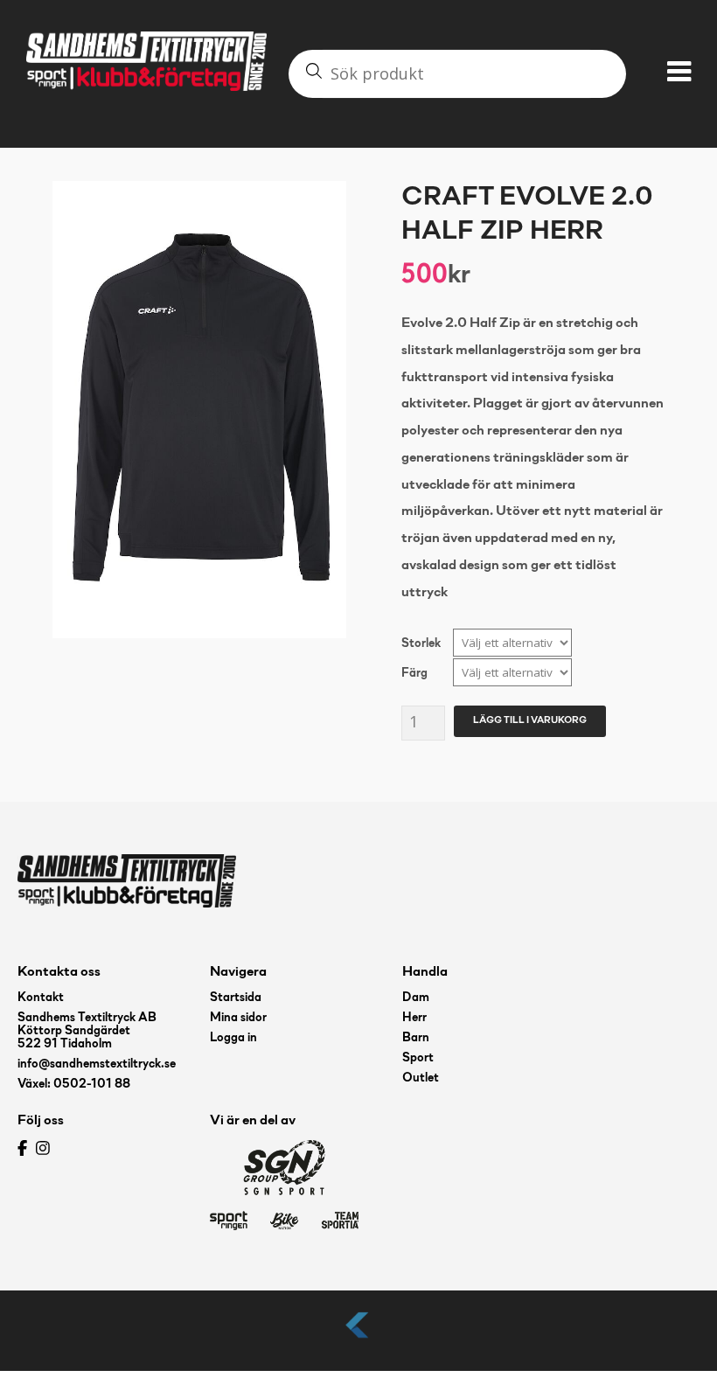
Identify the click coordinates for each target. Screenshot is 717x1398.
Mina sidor (238, 1018)
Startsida (235, 998)
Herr (414, 1018)
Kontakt (40, 998)
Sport (418, 1058)
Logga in (233, 1038)
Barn (415, 1038)
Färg (414, 673)
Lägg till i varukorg (530, 720)
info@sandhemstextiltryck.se (96, 1064)
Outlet (420, 1078)
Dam (415, 998)
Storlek (421, 643)
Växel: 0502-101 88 (73, 1084)
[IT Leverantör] (358, 1339)
